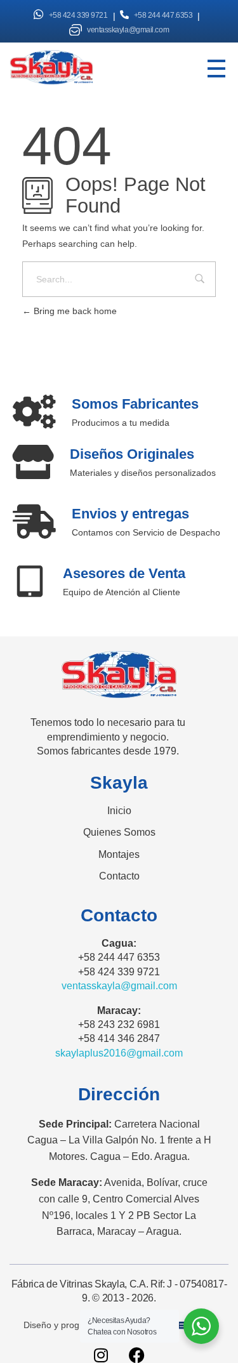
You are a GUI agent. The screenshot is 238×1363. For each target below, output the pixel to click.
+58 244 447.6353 (163, 15)
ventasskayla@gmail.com (128, 29)
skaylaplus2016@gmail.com (119, 1053)
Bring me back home (74, 311)
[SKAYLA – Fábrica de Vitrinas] (68, 67)
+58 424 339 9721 (78, 15)
